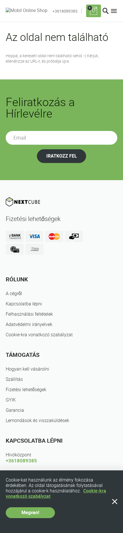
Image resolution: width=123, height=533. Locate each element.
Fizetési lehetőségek (26, 389)
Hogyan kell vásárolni (27, 369)
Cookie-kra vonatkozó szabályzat (39, 334)
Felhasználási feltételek (29, 314)
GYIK (11, 400)
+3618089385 (65, 11)
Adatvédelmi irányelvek (29, 324)
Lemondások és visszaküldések (37, 420)
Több (35, 249)
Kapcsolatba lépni (24, 304)
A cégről (14, 293)
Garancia (15, 410)
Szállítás (14, 379)
